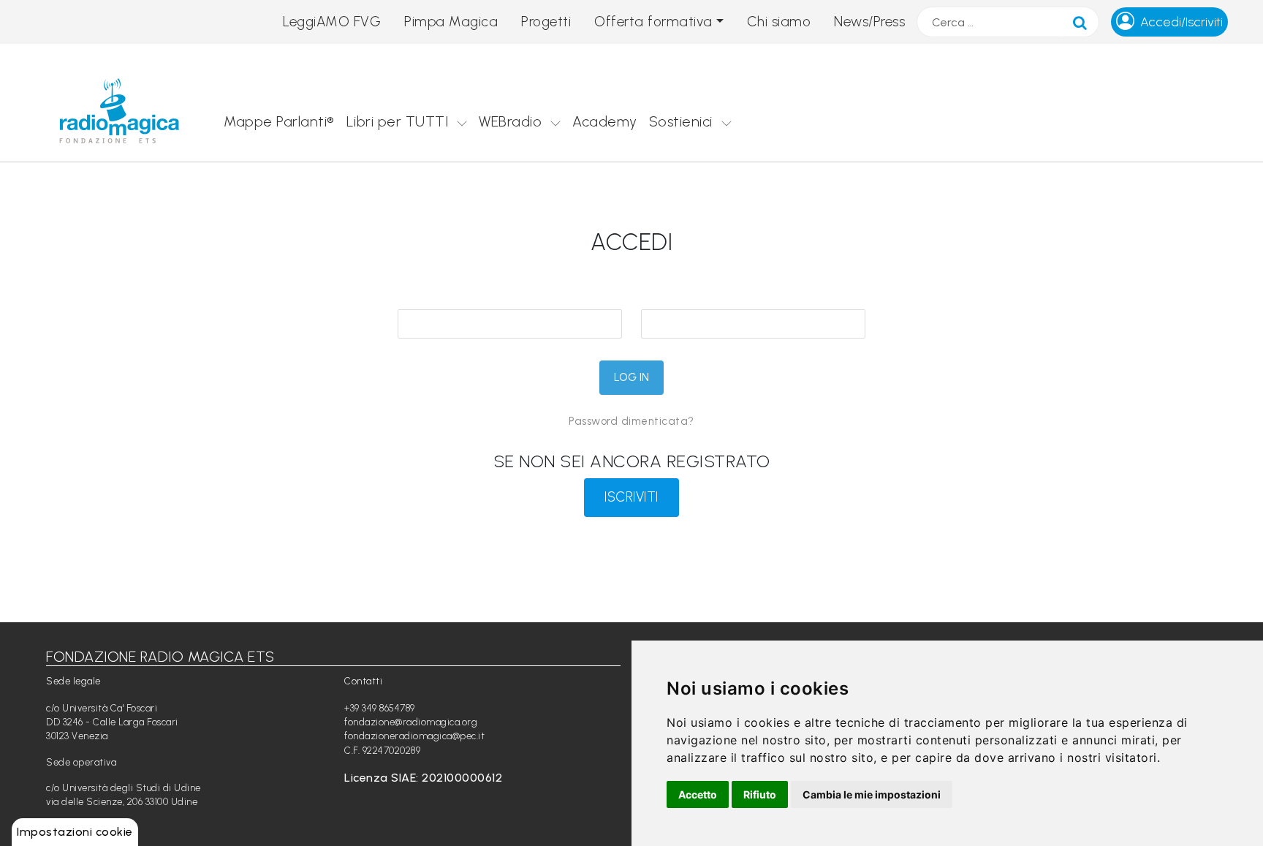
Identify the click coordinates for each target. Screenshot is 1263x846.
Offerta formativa (653, 21)
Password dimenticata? (631, 421)
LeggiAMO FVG (332, 21)
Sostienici (681, 121)
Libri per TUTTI (397, 121)
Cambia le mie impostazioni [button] (872, 794)
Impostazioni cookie (75, 832)
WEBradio (510, 121)
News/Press (869, 21)
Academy (604, 121)
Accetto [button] (697, 794)
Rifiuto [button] (759, 794)
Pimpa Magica (451, 21)
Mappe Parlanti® (279, 121)
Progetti (546, 21)
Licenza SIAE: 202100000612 (423, 778)
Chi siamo (779, 21)
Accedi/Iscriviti (1181, 22)
